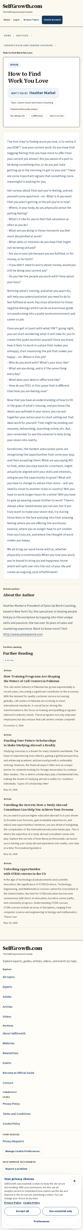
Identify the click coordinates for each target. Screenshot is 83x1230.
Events (7, 1063)
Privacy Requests (13, 1141)
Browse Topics (31, 19)
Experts (7, 987)
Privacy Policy (11, 1104)
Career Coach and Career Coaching (28, 45)
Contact (8, 1083)
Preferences (41, 1221)
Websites (8, 1043)
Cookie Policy (11, 1124)
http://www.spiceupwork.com (23, 634)
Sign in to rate (57, 116)
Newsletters (10, 1053)
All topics (9, 977)
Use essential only (60, 1211)
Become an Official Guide (18, 1073)
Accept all (22, 1211)
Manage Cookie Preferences (22, 1151)
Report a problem (16, 1169)
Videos (7, 1017)
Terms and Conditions (17, 1114)
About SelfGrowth (14, 1034)
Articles (22, 35)
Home (7, 35)
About (6, 19)
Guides (7, 997)
